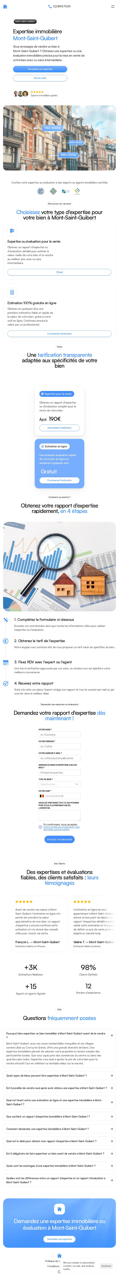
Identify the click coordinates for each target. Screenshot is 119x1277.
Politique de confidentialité (59, 1261)
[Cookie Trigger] (59, 1272)
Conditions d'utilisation (59, 1266)
